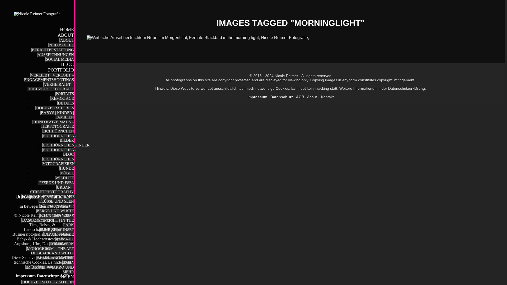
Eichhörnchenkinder (66, 145)
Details (66, 103)
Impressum (26, 276)
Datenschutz (48, 276)
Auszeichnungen (55, 55)
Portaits (65, 94)
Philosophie (61, 45)
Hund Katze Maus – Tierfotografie (53, 124)
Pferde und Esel (56, 182)
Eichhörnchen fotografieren (58, 161)
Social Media (60, 59)
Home (67, 29)
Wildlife (64, 178)
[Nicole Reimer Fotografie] (37, 14)
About (66, 35)
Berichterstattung (53, 50)
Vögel (67, 173)
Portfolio (61, 70)
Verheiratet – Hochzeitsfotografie (50, 86)
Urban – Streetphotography (52, 189)
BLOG (67, 64)
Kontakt (327, 97)
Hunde (67, 168)
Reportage (62, 98)
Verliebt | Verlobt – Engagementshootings (49, 77)
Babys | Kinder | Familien (57, 115)
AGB (64, 276)
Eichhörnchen (58, 131)
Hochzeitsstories (55, 108)
